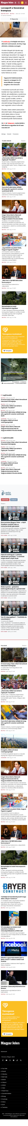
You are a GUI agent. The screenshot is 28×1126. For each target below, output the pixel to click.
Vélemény (4, 1074)
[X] (10, 1060)
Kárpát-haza (5, 1090)
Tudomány (4, 1107)
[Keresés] (18, 2)
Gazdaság (4, 1099)
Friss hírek (4, 1068)
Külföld (4, 1085)
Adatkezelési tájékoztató (19, 1115)
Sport (3, 1104)
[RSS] (20, 1060)
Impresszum (4, 1051)
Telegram (10, 123)
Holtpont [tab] (13, 499)
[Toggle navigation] (25, 2)
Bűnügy (4, 1096)
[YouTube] (6, 1060)
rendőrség (6, 41)
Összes (23, 140)
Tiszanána (15, 134)
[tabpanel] (14, 570)
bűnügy (4, 134)
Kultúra (4, 1101)
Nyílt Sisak (4, 1077)
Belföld (12, 13)
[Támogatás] (22, 2)
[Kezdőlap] (7, 3)
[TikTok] (17, 1060)
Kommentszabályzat (8, 1115)
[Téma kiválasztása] (15, 2)
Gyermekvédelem (6, 1093)
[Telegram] (13, 1060)
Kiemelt (9, 134)
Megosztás (15, 19)
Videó (3, 1088)
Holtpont (4, 1082)
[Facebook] (3, 1060)
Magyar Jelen (5, 13)
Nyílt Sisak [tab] (5, 499)
